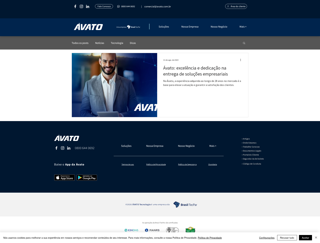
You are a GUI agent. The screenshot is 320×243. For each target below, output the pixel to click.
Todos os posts (80, 43)
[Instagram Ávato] (62, 148)
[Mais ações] (242, 60)
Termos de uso (128, 164)
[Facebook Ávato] (56, 148)
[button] (168, 26)
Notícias (99, 43)
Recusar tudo (287, 237)
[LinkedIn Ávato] (68, 148)
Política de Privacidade (210, 237)
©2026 (129, 204)
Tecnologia (117, 43)
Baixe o (59, 164)
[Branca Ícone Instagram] (81, 6)
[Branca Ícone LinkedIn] (87, 6)
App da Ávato (74, 164)
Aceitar (305, 237)
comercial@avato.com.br (157, 6)
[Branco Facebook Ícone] (75, 6)
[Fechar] (316, 237)
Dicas (133, 43)
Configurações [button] (266, 237)
